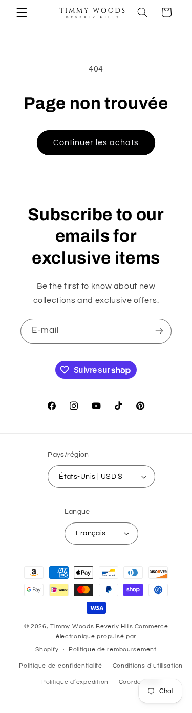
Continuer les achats (96, 142)
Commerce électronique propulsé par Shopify (101, 638)
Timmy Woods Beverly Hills (91, 626)
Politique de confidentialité (60, 666)
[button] (21, 12)
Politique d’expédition (75, 682)
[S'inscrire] (159, 331)
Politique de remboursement (113, 649)
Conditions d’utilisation (148, 666)
